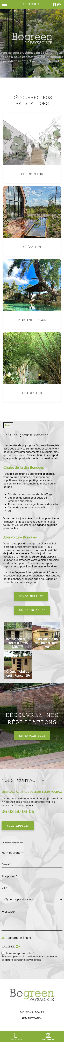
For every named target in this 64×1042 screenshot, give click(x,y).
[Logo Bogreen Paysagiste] (32, 39)
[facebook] (54, 5)
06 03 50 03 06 (32, 4)
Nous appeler (18, 826)
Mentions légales (32, 1012)
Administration (32, 1018)
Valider (8, 946)
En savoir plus (32, 735)
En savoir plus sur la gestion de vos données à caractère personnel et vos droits (29, 958)
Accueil (8, 425)
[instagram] (59, 5)
